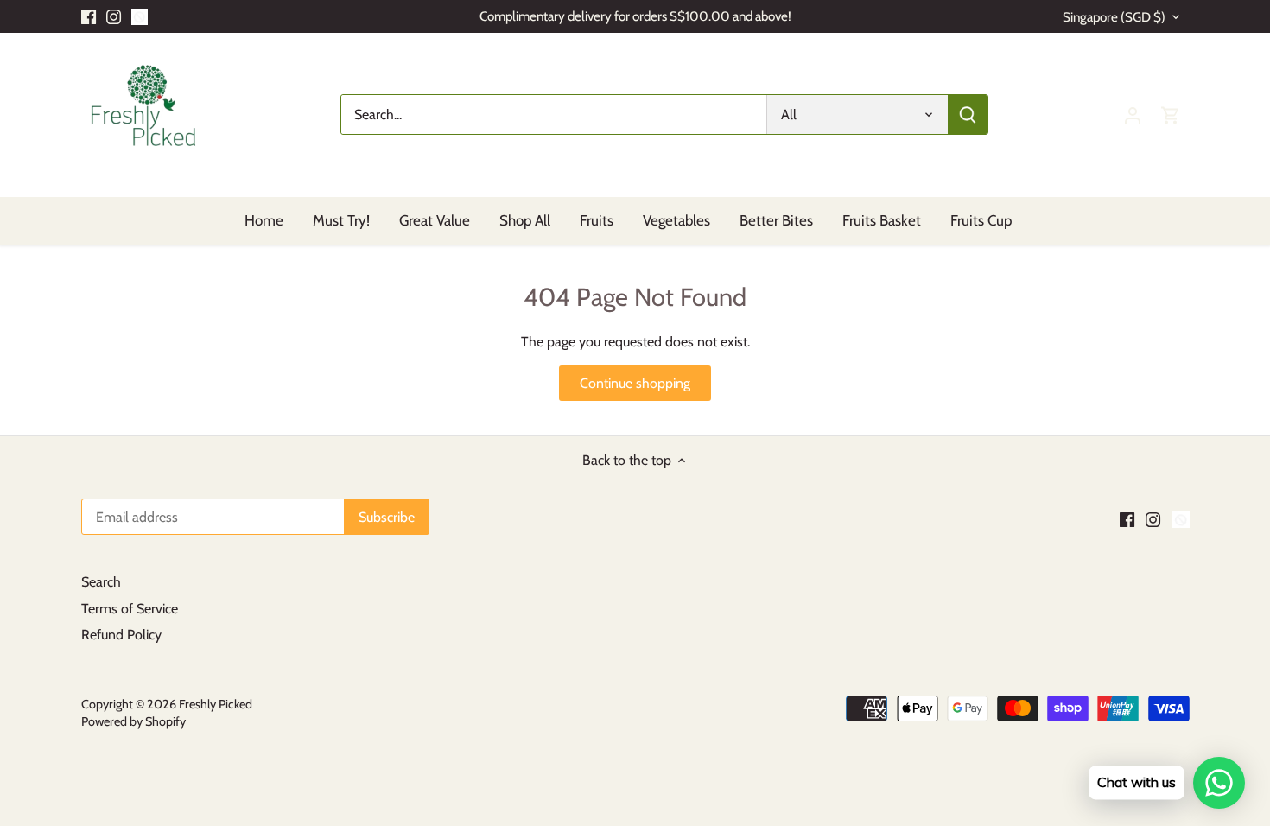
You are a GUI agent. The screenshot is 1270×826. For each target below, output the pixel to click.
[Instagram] (113, 16)
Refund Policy (121, 634)
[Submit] (967, 114)
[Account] (1133, 114)
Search (101, 582)
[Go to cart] (1170, 114)
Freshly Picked (215, 704)
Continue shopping (635, 383)
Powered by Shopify (133, 721)
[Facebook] (88, 16)
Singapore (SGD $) (1114, 17)
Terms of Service (129, 608)
